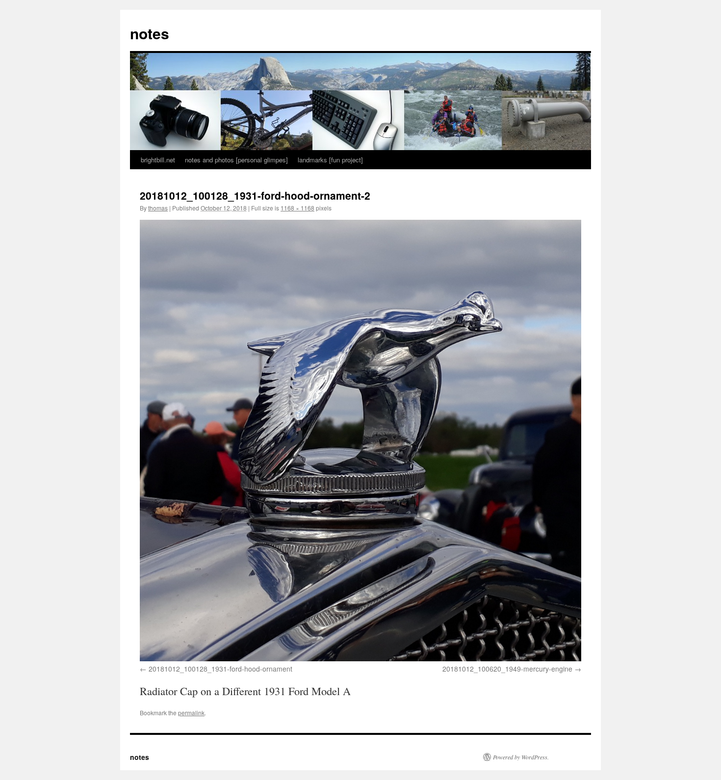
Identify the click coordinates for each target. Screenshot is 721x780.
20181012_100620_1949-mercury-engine (507, 669)
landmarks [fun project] (330, 159)
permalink (191, 712)
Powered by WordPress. (521, 757)
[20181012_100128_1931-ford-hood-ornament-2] (360, 440)
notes (149, 33)
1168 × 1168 (297, 208)
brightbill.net (158, 159)
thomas (158, 208)
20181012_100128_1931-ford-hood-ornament (220, 669)
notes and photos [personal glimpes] (236, 159)
